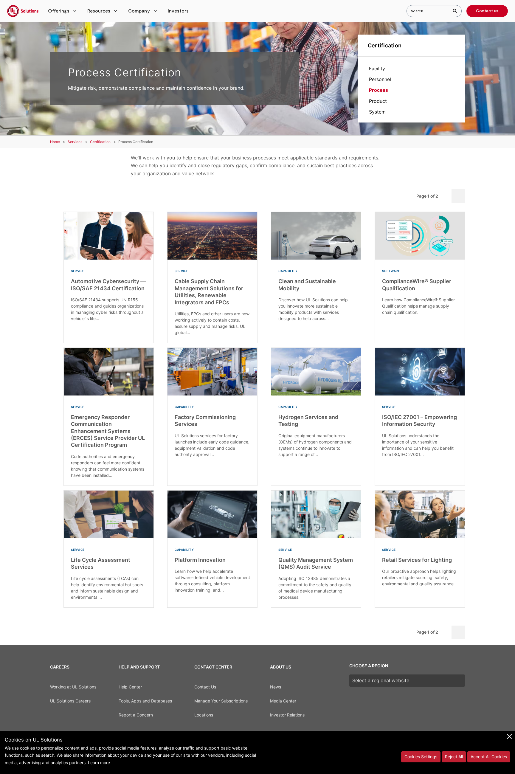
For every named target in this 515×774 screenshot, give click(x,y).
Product (378, 101)
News (275, 686)
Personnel (380, 79)
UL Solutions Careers (70, 700)
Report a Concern (136, 714)
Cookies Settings (420, 756)
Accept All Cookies (489, 756)
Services (75, 141)
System (377, 112)
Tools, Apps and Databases (145, 700)
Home (55, 141)
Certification (384, 45)
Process (378, 90)
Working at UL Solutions (73, 686)
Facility (377, 69)
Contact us (487, 11)
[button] (63, 11)
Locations (203, 714)
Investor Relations (287, 714)
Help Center (130, 686)
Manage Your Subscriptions (221, 700)
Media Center (283, 700)
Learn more (99, 762)
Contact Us (205, 686)
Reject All (454, 756)
